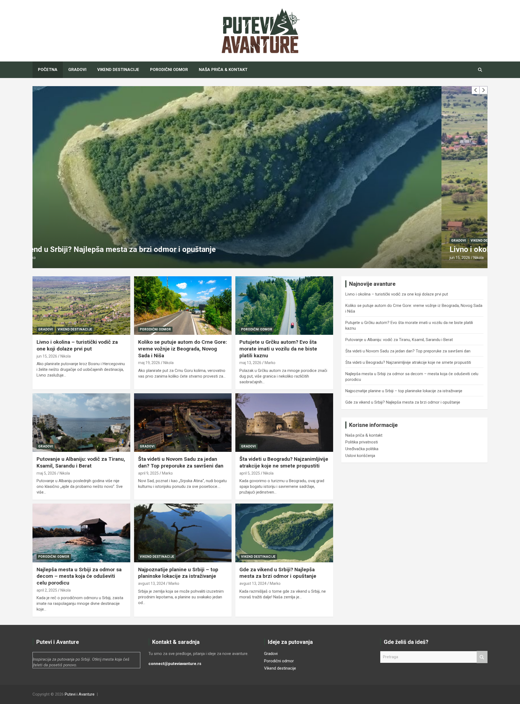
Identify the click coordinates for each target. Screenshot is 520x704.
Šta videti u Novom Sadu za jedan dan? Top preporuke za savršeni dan (180, 462)
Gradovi (77, 69)
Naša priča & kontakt (223, 69)
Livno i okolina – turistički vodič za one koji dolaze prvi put (140, 249)
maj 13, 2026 (250, 363)
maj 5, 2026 (46, 473)
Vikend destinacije (118, 69)
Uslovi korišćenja (360, 455)
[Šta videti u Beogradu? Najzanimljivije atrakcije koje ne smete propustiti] (284, 422)
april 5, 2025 (249, 473)
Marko (270, 363)
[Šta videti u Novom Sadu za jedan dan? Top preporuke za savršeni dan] (183, 422)
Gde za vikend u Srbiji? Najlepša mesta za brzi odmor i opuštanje (277, 572)
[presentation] (475, 90)
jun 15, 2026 (51, 257)
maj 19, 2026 (149, 363)
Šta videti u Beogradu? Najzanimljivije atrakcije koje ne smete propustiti (283, 462)
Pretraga (482, 657)
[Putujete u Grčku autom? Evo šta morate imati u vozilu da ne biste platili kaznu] (284, 305)
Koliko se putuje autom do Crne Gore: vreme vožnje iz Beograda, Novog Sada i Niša (182, 348)
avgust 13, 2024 (151, 583)
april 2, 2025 (47, 590)
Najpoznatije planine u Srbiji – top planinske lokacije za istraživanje (178, 572)
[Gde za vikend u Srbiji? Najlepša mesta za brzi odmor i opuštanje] (284, 533)
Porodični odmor (169, 69)
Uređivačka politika (361, 448)
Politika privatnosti (361, 442)
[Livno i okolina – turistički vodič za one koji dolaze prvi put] (81, 305)
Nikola (69, 257)
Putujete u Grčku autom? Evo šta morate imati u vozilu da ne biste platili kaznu (278, 348)
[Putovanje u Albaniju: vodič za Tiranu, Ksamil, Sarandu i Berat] (81, 422)
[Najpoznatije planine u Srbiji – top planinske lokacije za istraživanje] (183, 533)
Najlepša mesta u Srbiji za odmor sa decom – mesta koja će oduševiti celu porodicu (79, 576)
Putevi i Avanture (80, 694)
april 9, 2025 (148, 473)
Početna (47, 69)
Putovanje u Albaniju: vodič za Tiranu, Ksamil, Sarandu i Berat (81, 462)
